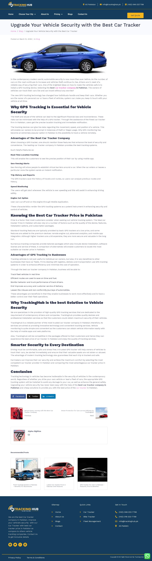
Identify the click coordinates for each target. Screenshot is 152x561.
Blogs (70, 14)
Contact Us (82, 14)
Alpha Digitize (34, 431)
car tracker (81, 388)
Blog (38, 39)
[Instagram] (20, 545)
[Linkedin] (25, 545)
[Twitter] (15, 545)
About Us (45, 14)
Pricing (57, 14)
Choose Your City (26, 14)
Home (10, 14)
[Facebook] (10, 545)
